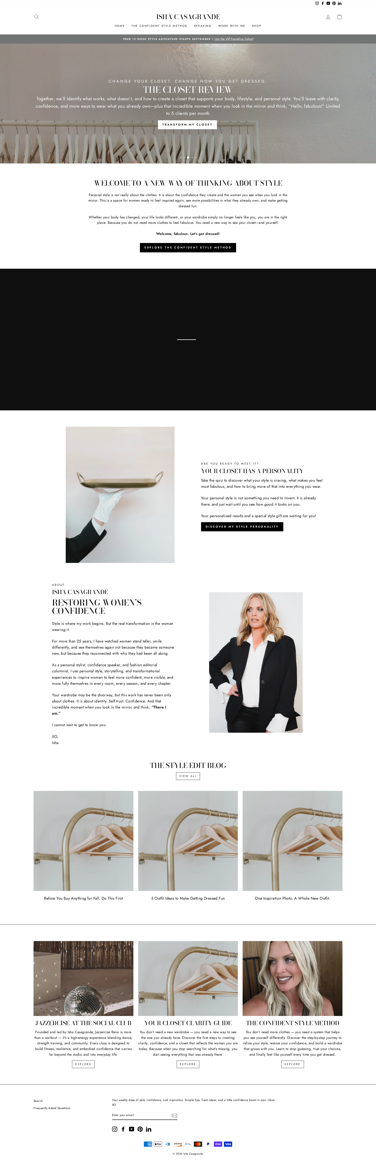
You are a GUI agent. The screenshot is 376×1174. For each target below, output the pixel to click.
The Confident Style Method (159, 26)
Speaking (203, 26)
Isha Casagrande (188, 17)
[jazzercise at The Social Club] (83, 978)
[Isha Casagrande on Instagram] (114, 1129)
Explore (83, 1064)
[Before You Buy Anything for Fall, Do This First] (83, 841)
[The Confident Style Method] (292, 978)
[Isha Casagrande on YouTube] (131, 1129)
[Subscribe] (174, 1115)
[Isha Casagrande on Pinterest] (140, 1129)
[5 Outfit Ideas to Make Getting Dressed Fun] (188, 841)
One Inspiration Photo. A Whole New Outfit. (292, 898)
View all (188, 776)
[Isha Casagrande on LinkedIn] (148, 1129)
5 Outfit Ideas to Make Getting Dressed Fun (188, 898)
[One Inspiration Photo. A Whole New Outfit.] (292, 841)
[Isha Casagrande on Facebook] (123, 1129)
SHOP (256, 26)
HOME (120, 26)
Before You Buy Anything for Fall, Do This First (83, 898)
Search (38, 1101)
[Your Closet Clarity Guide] (188, 978)
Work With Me (231, 26)
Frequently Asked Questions (52, 1108)
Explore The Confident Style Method (188, 247)
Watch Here (42, 389)
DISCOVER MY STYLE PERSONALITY (242, 527)
